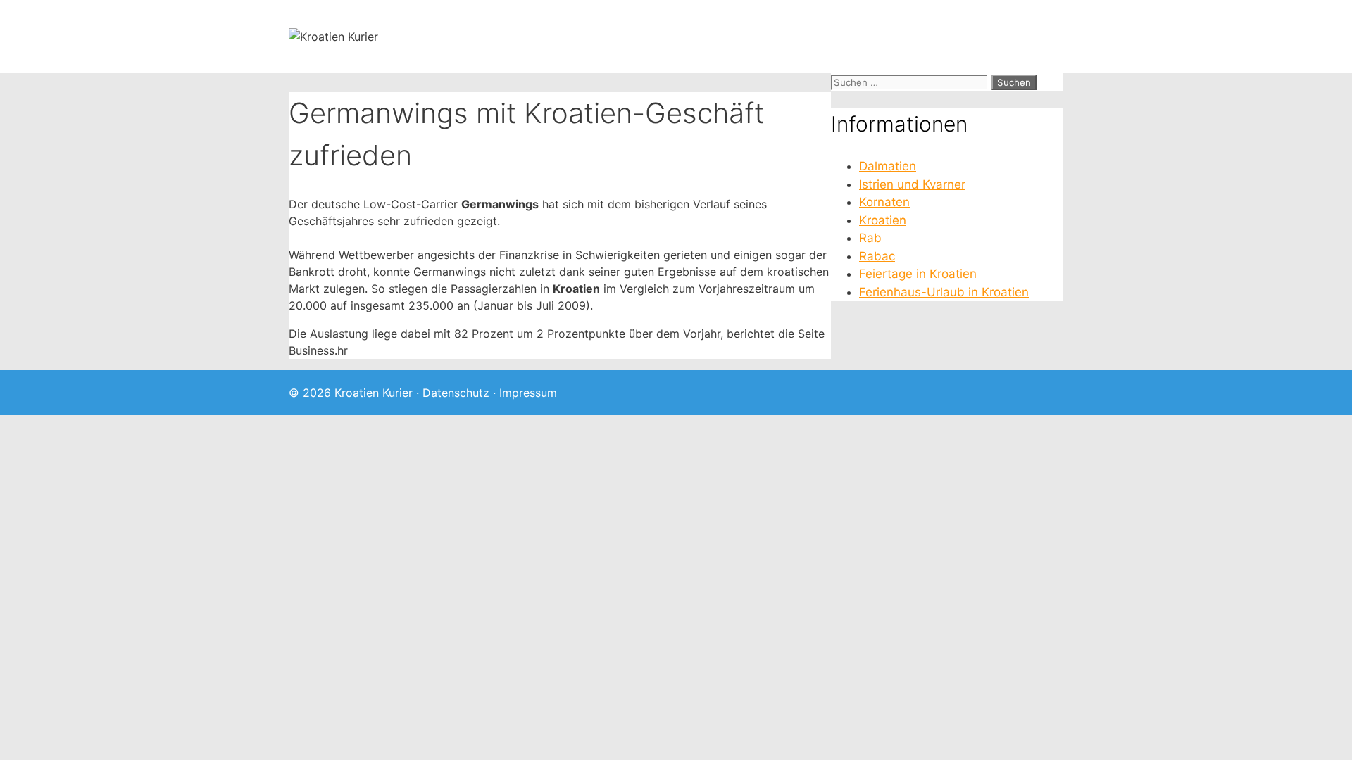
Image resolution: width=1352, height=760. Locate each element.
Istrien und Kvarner (912, 184)
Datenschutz (456, 393)
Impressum (528, 393)
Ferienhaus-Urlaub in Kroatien (944, 292)
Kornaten (884, 202)
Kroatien (882, 220)
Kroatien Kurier (373, 393)
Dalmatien (887, 166)
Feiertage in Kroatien (918, 274)
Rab (870, 238)
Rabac (877, 256)
